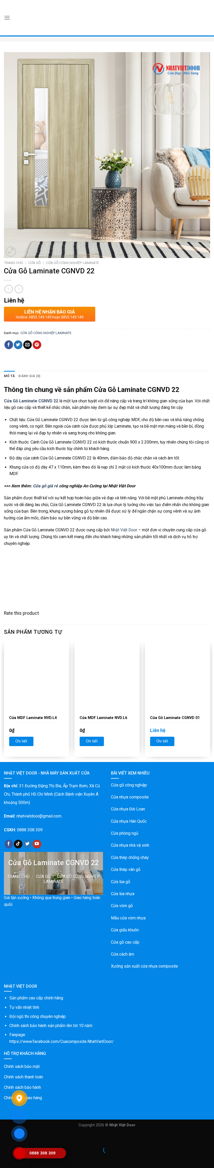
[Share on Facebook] (8, 344)
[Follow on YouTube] (37, 844)
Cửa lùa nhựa (122, 893)
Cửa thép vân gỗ (125, 869)
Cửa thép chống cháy (130, 857)
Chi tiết (21, 741)
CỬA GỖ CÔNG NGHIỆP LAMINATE (72, 263)
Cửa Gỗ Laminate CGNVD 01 (175, 718)
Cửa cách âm (122, 954)
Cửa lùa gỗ (120, 881)
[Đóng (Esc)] (5, 1137)
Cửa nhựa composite (130, 797)
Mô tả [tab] (9, 376)
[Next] (210, 701)
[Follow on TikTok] (18, 844)
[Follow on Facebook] (8, 844)
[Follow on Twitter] (27, 844)
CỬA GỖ (34, 263)
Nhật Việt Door (124, 529)
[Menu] (7, 17)
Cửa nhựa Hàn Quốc (129, 821)
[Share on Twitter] (18, 344)
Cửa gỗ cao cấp (125, 942)
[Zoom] (11, 252)
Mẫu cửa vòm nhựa (128, 917)
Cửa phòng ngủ (124, 833)
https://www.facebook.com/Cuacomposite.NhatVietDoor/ (61, 1041)
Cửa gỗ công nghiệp (129, 785)
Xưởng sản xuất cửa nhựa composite (144, 966)
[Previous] (4, 701)
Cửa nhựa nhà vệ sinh (130, 845)
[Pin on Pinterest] (37, 344)
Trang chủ (13, 263)
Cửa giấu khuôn (125, 929)
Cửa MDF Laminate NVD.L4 (33, 718)
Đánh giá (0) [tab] (29, 376)
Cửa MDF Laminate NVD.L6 (103, 718)
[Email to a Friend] (27, 344)
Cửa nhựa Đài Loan (128, 809)
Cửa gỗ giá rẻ (45, 485)
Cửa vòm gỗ (122, 905)
